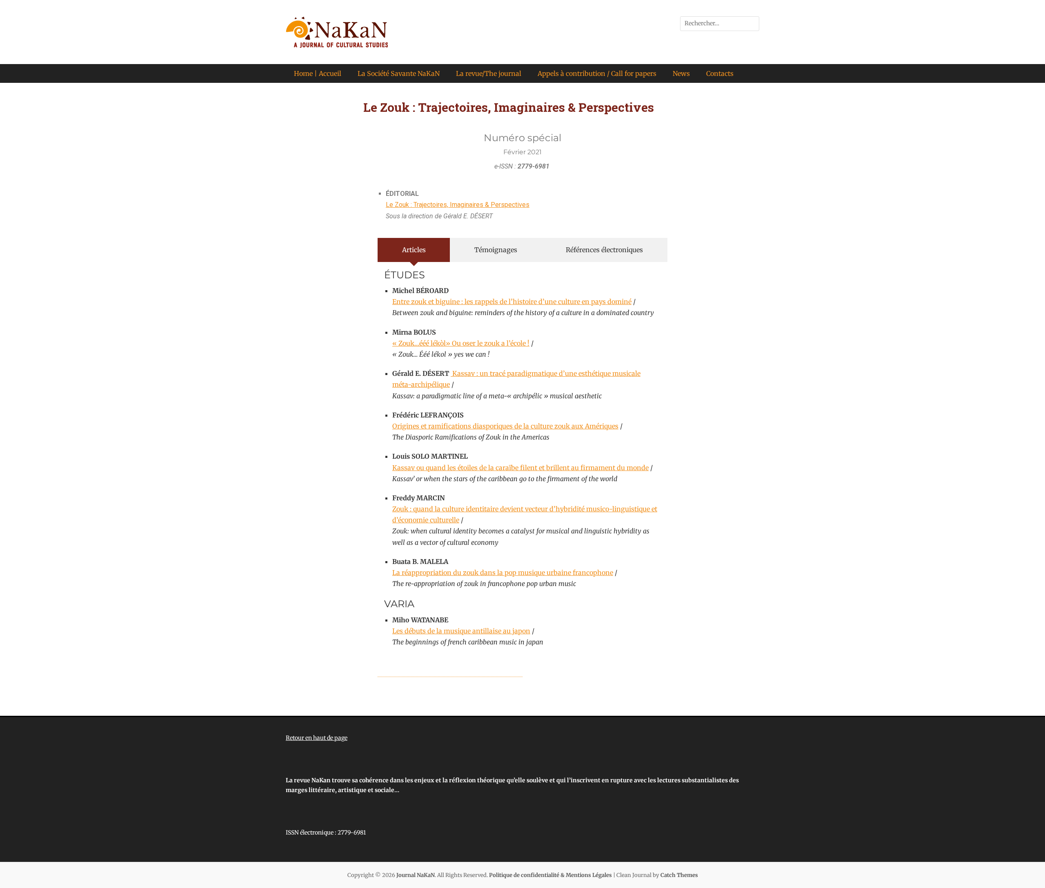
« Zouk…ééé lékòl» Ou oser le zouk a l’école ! (460, 343)
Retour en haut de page (316, 737)
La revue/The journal (488, 73)
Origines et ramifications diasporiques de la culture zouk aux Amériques (505, 426)
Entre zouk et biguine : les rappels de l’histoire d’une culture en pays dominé (511, 301)
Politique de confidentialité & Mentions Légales (550, 875)
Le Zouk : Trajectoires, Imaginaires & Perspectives (457, 205)
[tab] (414, 250)
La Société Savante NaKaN (399, 73)
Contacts (720, 73)
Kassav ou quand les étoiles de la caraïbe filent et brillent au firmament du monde (520, 468)
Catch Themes (679, 875)
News (681, 73)
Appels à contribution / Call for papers (597, 73)
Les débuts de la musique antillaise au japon (461, 631)
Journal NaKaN (415, 875)
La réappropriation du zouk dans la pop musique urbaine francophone (502, 572)
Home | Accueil (317, 73)
